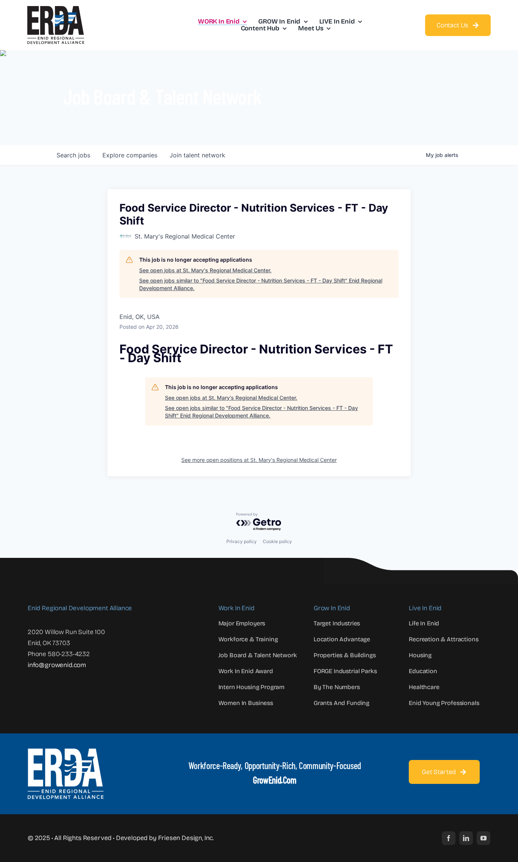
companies (129, 155)
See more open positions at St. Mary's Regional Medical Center (259, 460)
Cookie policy (277, 541)
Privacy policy (241, 541)
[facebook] (448, 838)
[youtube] (483, 838)
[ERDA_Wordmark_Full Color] (55, 9)
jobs (73, 155)
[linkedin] (466, 838)
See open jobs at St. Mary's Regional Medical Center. (205, 270)
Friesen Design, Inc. (186, 838)
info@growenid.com (57, 665)
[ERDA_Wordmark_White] (66, 752)
